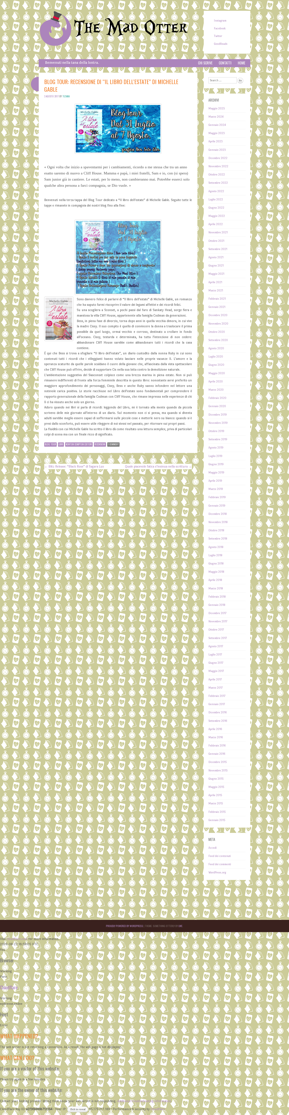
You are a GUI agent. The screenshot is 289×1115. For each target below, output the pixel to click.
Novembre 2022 (218, 166)
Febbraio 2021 (217, 298)
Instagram (220, 20)
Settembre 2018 (217, 538)
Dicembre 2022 (217, 158)
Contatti (225, 62)
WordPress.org (217, 872)
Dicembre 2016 (217, 712)
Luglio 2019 (215, 456)
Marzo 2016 (215, 737)
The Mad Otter (130, 28)
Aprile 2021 (215, 282)
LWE (180, 926)
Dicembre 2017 (217, 613)
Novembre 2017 (217, 621)
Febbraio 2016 (217, 745)
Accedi (212, 847)
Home (241, 62)
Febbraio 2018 (217, 596)
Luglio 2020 (215, 356)
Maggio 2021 (216, 273)
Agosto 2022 (216, 191)
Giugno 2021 (216, 265)
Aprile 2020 (215, 381)
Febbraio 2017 (216, 696)
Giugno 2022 (216, 207)
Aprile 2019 (215, 480)
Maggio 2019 (216, 472)
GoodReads (220, 43)
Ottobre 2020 (216, 331)
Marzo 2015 (215, 803)
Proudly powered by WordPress (124, 926)
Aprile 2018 (215, 580)
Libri (61, 444)
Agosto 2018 (215, 547)
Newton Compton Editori (79, 444)
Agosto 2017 (215, 646)
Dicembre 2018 (217, 513)
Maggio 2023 (216, 133)
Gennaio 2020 (217, 406)
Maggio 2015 (216, 787)
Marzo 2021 (215, 290)
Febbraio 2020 (217, 398)
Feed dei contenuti (219, 856)
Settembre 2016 (217, 720)
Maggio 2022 (216, 216)
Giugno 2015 (216, 778)
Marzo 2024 (216, 116)
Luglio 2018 (215, 555)
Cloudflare (9, 987)
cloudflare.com (17, 939)
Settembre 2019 (217, 439)
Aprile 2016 (215, 729)
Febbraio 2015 (217, 811)
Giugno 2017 (215, 662)
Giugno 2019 (216, 464)
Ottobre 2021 (216, 240)
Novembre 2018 (218, 522)
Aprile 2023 (215, 141)
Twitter (218, 36)
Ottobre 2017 (216, 629)
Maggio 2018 (216, 571)
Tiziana (66, 96)
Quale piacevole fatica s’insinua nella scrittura (158, 466)
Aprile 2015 (215, 795)
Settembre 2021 (217, 249)
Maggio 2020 (216, 373)
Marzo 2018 (215, 588)
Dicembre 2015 (217, 762)
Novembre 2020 (218, 323)
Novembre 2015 (218, 770)
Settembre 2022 (218, 182)
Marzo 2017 (215, 687)
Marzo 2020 (216, 389)
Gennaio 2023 (217, 149)
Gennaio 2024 (217, 124)
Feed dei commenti (219, 864)
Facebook (220, 28)
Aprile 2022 (215, 224)
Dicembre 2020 (217, 315)
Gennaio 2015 (216, 820)
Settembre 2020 (218, 340)
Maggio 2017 (216, 671)
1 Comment (113, 444)
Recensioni (100, 444)
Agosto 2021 (215, 257)
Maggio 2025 (216, 108)
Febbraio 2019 (217, 497)
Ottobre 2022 (216, 174)
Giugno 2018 (216, 563)
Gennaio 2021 (216, 307)
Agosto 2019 (215, 447)
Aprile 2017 (215, 679)
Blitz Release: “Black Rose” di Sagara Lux (74, 466)
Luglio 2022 (215, 199)
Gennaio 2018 (216, 604)
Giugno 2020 (216, 364)
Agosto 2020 (216, 348)
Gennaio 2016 (216, 753)
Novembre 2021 (218, 232)
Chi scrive (205, 62)
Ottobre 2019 (216, 431)
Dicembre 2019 (217, 414)
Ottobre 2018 (216, 530)
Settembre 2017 (217, 638)
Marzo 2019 (215, 489)
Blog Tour (50, 444)
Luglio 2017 (215, 654)
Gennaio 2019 (216, 505)
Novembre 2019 (218, 422)
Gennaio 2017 (216, 704)
